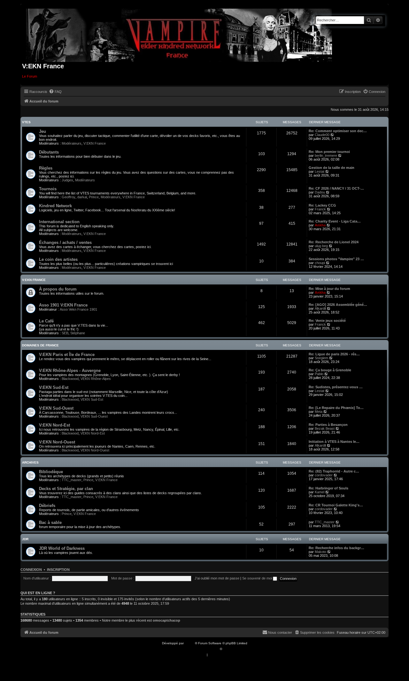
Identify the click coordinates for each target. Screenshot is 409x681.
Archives (30, 462)
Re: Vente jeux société (327, 320)
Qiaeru (228, 649)
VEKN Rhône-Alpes (96, 379)
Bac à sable (50, 522)
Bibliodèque (51, 471)
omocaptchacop (166, 620)
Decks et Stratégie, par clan (66, 488)
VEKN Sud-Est (92, 399)
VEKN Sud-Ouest (94, 416)
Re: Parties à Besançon (328, 425)
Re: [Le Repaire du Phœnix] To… (336, 408)
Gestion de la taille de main (331, 168)
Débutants (49, 152)
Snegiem (321, 358)
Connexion (31, 569)
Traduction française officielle (197, 649)
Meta (318, 411)
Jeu (42, 131)
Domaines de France (40, 345)
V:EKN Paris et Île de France (67, 354)
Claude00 (322, 135)
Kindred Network (55, 205)
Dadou (320, 192)
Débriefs (47, 505)
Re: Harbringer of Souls (328, 488)
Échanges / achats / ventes (65, 242)
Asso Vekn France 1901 (78, 309)
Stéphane (77, 333)
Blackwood (70, 379)
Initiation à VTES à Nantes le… (334, 441)
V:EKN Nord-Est (54, 425)
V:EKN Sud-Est (53, 387)
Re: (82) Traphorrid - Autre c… (334, 471)
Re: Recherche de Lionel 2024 (334, 242)
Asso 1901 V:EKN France (63, 305)
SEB (65, 333)
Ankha (320, 225)
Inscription (58, 569)
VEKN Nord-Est (93, 433)
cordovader (324, 475)
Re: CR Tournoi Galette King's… (336, 505)
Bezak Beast (325, 428)
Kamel (319, 492)
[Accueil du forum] (179, 34)
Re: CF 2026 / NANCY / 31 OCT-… (336, 188)
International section (59, 221)
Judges (67, 180)
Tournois (48, 188)
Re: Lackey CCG (322, 205)
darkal (82, 197)
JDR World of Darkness (62, 548)
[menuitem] (55, 91)
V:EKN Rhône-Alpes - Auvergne (70, 370)
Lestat (319, 171)
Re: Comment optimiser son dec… (338, 131)
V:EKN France (94, 143)
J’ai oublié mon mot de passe (217, 578)
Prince (94, 197)
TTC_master (71, 480)
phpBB (190, 643)
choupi (320, 263)
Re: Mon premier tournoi (329, 152)
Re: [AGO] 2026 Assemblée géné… (338, 304)
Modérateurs (71, 143)
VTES (26, 122)
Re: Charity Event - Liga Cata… (335, 221)
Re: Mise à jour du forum (329, 289)
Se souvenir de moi (257, 578)
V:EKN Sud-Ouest (56, 408)
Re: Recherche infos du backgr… (336, 548)
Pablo (319, 374)
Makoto (320, 552)
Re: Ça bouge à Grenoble (330, 370)
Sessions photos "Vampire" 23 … (336, 259)
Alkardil (320, 308)
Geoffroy (68, 197)
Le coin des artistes (58, 259)
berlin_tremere (326, 155)
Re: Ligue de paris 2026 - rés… (334, 354)
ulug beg (321, 246)
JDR (25, 539)
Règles (45, 168)
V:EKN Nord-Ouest (57, 442)
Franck (320, 209)
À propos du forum (58, 289)
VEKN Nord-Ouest (95, 450)
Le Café (46, 321)
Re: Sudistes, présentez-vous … (336, 387)
